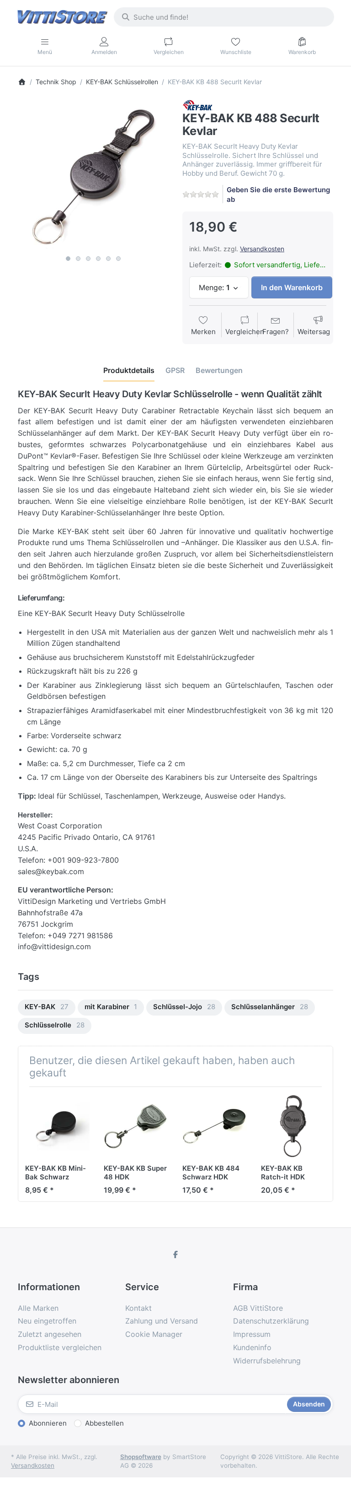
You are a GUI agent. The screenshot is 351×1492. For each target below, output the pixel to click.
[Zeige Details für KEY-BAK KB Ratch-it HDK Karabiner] (293, 1126)
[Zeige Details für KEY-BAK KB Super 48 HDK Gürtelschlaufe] (136, 1126)
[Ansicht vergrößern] (93, 175)
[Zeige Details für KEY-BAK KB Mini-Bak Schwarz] (57, 1126)
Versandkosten (262, 249)
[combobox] (224, 17)
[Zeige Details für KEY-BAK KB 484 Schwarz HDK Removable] (214, 1126)
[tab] (128, 370)
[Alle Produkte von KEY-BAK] (197, 104)
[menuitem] (46, 1008)
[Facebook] (175, 1254)
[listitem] (93, 175)
